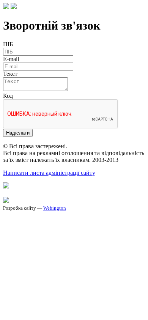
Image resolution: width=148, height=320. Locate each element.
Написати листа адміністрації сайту (49, 172)
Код (8, 96)
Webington (54, 208)
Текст (10, 74)
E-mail (11, 59)
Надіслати (18, 133)
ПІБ (8, 44)
